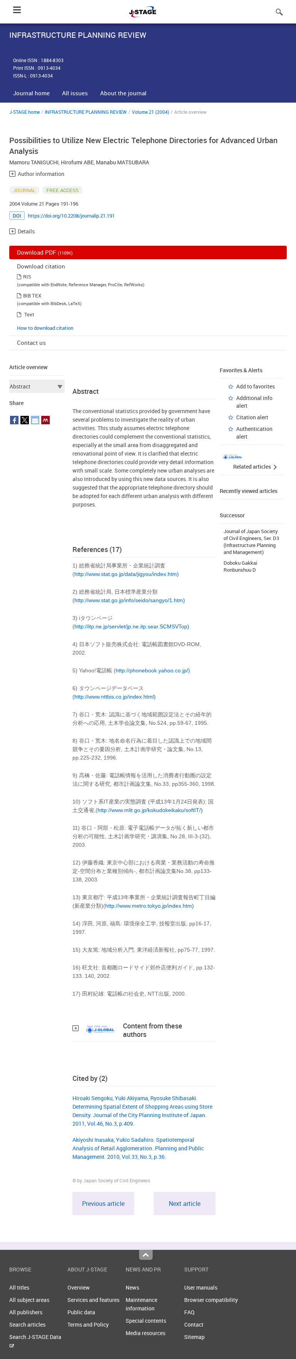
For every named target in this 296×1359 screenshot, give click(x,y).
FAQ (189, 1312)
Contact (194, 1324)
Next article (184, 1203)
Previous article (103, 1203)
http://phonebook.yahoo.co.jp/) (153, 670)
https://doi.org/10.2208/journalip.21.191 (71, 215)
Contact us (31, 342)
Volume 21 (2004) (150, 112)
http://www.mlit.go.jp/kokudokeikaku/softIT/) (150, 810)
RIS (27, 276)
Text (29, 314)
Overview (78, 1287)
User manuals (200, 1287)
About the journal (123, 93)
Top (146, 1255)
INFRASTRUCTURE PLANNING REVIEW (86, 112)
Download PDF (45, 252)
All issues (75, 93)
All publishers (25, 1312)
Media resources (145, 1333)
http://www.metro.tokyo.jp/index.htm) (149, 906)
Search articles (27, 1324)
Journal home (31, 93)
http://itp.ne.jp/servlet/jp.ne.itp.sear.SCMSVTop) (131, 626)
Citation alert (252, 417)
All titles (19, 1287)
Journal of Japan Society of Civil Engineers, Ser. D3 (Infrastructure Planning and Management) (251, 541)
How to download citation (45, 327)
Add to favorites (255, 386)
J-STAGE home (24, 112)
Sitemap (194, 1336)
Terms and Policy (88, 1324)
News (132, 1287)
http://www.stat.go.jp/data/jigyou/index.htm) (126, 574)
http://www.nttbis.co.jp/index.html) (115, 697)
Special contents (146, 1320)
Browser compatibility (211, 1299)
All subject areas (29, 1299)
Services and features (93, 1299)
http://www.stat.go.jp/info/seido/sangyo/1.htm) (129, 600)
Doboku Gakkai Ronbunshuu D (240, 566)
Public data (81, 1312)
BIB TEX (32, 295)
